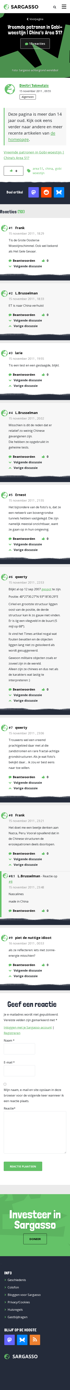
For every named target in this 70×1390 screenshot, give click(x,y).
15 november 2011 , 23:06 (26, 733)
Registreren (12, 1033)
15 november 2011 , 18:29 (26, 233)
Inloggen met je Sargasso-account (28, 1027)
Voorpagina (36, 19)
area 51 (38, 169)
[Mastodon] (9, 1340)
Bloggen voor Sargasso (24, 1295)
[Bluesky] (22, 1340)
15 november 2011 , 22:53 (26, 582)
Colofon (13, 1287)
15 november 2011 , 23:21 (26, 821)
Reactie (9, 1108)
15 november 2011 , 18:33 (26, 299)
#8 (11, 882)
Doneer (35, 1239)
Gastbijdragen (17, 1317)
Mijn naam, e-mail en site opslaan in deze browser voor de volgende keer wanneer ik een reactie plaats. (34, 1095)
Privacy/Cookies (19, 1302)
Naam (8, 1040)
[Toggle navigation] (64, 7)
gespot (46, 589)
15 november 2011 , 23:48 (26, 887)
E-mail (8, 1062)
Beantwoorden (24, 261)
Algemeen (28, 97)
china (49, 169)
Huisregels (15, 1310)
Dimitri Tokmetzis (34, 85)
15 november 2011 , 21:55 (26, 500)
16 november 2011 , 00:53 (26, 943)
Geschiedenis (17, 1280)
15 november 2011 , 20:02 (26, 418)
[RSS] (35, 1340)
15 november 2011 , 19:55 (26, 359)
